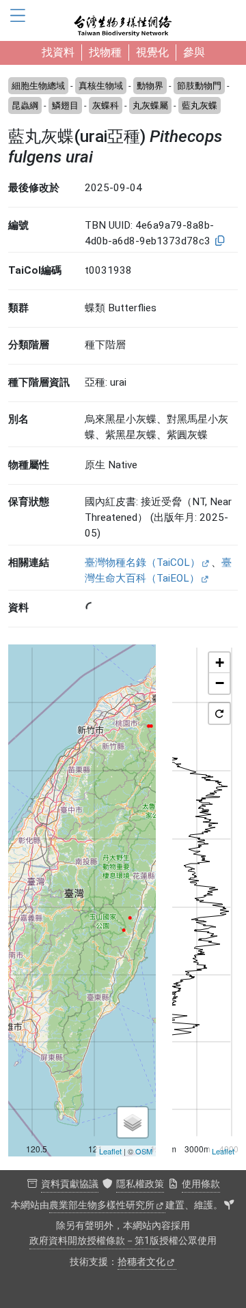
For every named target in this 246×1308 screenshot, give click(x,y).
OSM (143, 1151)
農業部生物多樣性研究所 (101, 1205)
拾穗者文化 (141, 1262)
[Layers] (133, 1122)
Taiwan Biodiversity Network (123, 20)
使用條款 (201, 1184)
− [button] (219, 683)
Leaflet (110, 1151)
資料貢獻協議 (69, 1184)
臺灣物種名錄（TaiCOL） (142, 562)
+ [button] (219, 662)
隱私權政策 (140, 1184)
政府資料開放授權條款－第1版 (94, 1241)
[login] (229, 1205)
